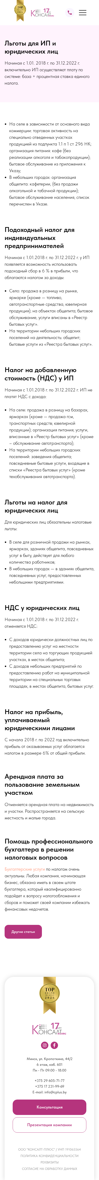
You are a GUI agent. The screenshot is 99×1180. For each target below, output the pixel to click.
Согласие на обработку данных (49, 1169)
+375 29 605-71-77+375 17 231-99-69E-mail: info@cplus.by (49, 1086)
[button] (49, 1107)
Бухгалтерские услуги (25, 869)
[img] (69, 12)
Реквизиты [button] (50, 1162)
